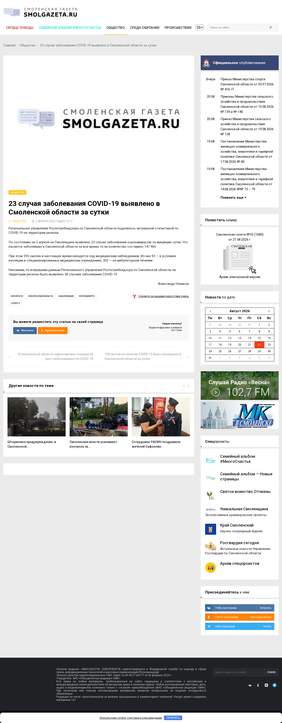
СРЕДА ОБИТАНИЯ (144, 28)
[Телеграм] (274, 685)
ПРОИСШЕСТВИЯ (178, 28)
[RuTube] (266, 685)
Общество (28, 45)
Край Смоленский (237, 525)
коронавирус (87, 296)
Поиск (271, 672)
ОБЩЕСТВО (115, 28)
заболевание (66, 296)
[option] (37, 425)
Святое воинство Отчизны (245, 491)
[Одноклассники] (258, 685)
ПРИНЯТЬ (173, 717)
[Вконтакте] (250, 685)
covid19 (15, 303)
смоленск (17, 296)
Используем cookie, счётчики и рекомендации (131, 717)
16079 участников (243, 617)
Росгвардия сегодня (239, 542)
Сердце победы (19, 28)
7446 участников (243, 608)
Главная (9, 45)
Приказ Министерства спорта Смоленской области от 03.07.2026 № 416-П (247, 84)
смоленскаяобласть (40, 296)
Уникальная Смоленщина (244, 509)
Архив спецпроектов (239, 563)
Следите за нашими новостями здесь (163, 296)
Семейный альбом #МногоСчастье (70, 28)
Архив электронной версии (239, 277)
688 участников (243, 626)
